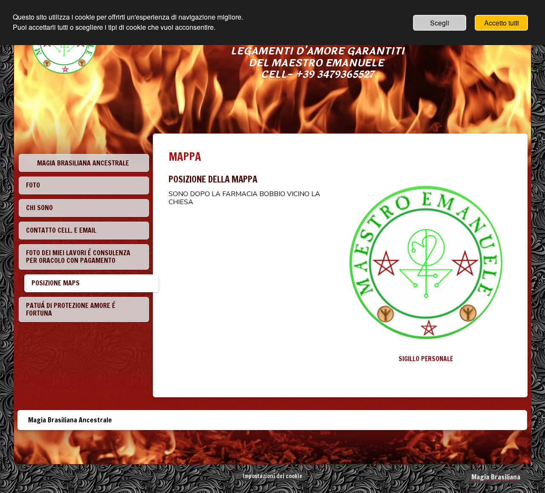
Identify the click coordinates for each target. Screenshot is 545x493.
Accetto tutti (501, 23)
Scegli (439, 23)
